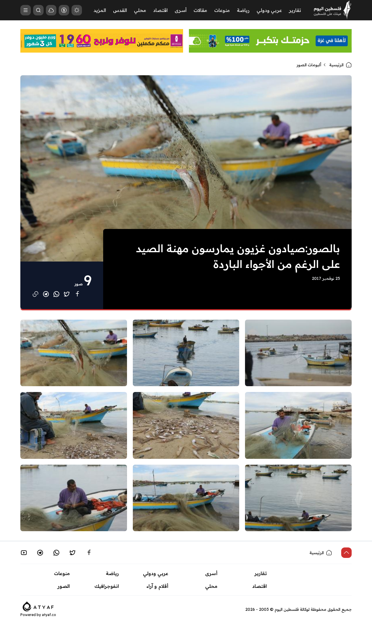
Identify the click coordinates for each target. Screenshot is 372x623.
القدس (120, 10)
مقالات (200, 10)
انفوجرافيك (106, 586)
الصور (64, 586)
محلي (140, 10)
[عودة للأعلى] (346, 552)
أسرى (181, 10)
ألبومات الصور (308, 64)
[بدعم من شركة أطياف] (38, 606)
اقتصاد (160, 10)
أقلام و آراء (157, 586)
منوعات (222, 10)
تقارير (295, 10)
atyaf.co (49, 615)
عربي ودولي (269, 10)
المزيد (100, 10)
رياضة (243, 10)
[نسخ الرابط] (35, 294)
